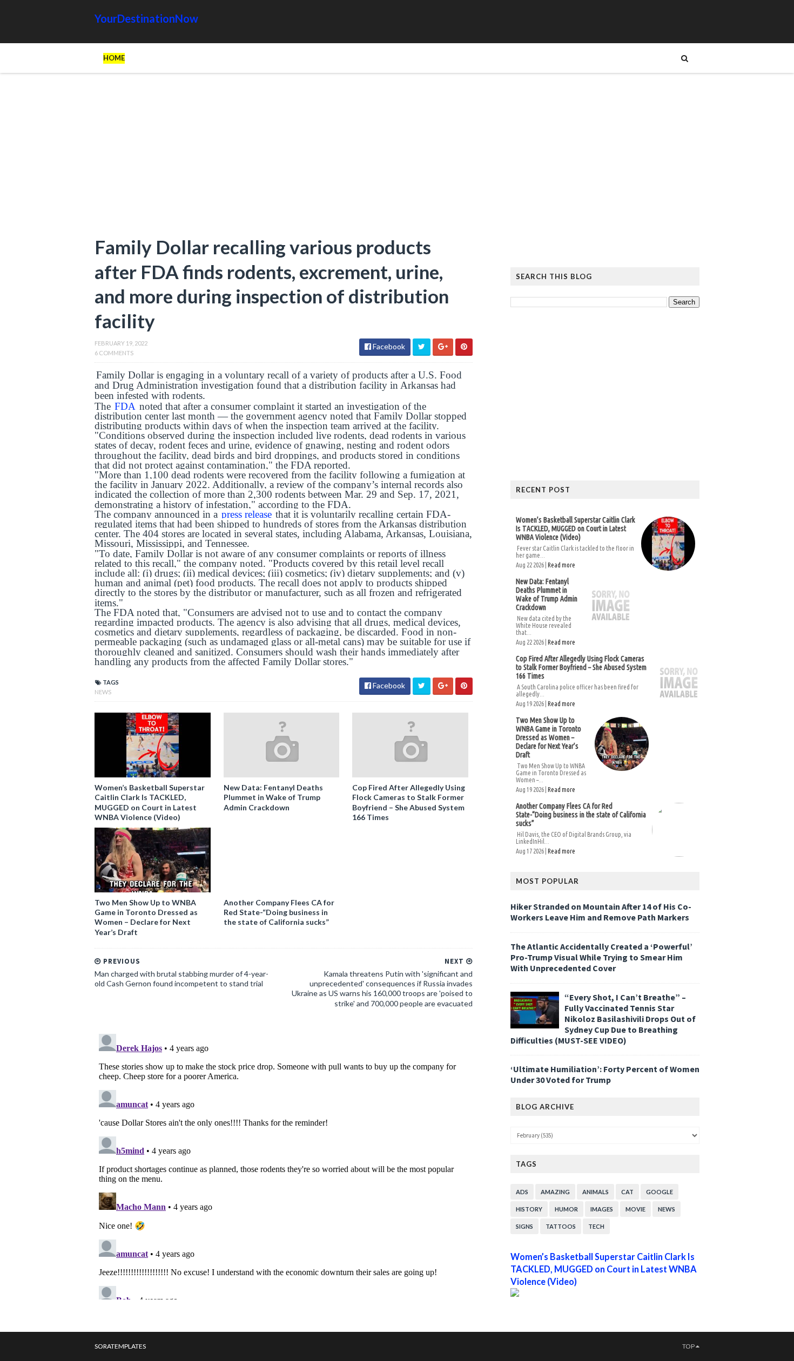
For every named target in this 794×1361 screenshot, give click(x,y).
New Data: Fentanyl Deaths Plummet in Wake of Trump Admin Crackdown (273, 797)
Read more (561, 564)
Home (114, 57)
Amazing (555, 1191)
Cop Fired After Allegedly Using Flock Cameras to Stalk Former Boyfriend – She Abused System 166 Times (408, 802)
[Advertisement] (284, 159)
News (103, 691)
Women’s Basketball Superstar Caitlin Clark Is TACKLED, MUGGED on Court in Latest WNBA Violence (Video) (150, 802)
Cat (627, 1191)
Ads (522, 1191)
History (529, 1209)
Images (601, 1209)
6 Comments (114, 352)
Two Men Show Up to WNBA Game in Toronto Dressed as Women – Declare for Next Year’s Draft (146, 917)
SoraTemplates (120, 1346)
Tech (596, 1226)
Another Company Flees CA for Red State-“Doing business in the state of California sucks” (279, 912)
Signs (524, 1226)
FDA (125, 406)
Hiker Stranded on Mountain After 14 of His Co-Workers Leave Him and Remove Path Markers (600, 912)
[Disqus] (284, 1164)
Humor (566, 1209)
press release (246, 514)
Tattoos (561, 1226)
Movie (635, 1209)
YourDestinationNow (146, 18)
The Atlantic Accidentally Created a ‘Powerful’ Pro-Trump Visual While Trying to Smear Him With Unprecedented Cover (601, 957)
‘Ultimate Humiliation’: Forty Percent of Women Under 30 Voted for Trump (604, 1074)
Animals (595, 1191)
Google (659, 1191)
